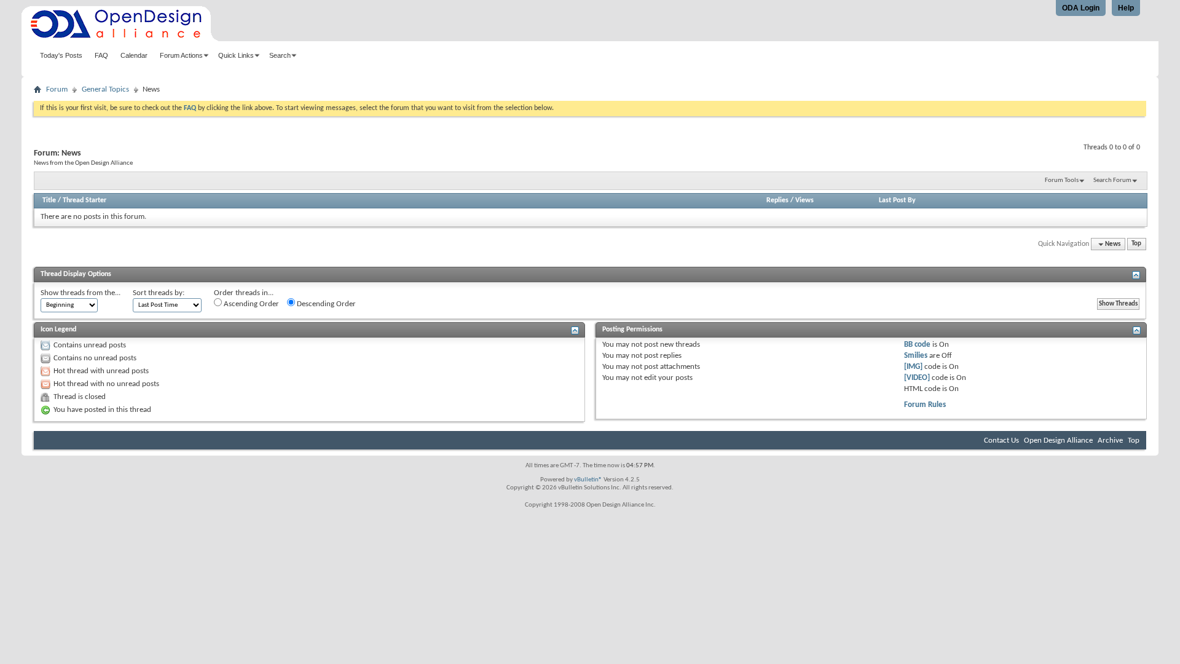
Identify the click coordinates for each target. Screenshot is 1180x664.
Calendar (134, 55)
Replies (777, 200)
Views (804, 200)
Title (49, 200)
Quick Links (236, 55)
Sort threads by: (158, 293)
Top (1136, 244)
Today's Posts (61, 55)
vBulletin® (588, 479)
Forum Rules (925, 405)
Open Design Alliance (1058, 441)
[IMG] (913, 367)
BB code (917, 345)
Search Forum (1112, 180)
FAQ (101, 55)
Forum (57, 89)
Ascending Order (250, 304)
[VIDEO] (917, 378)
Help (1126, 8)
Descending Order (325, 304)
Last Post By (897, 200)
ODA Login (1080, 8)
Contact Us (1001, 441)
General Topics (105, 89)
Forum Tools (1062, 180)
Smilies (915, 356)
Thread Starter (84, 200)
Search (280, 55)
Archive (1110, 441)
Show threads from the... (80, 293)
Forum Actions (181, 55)
